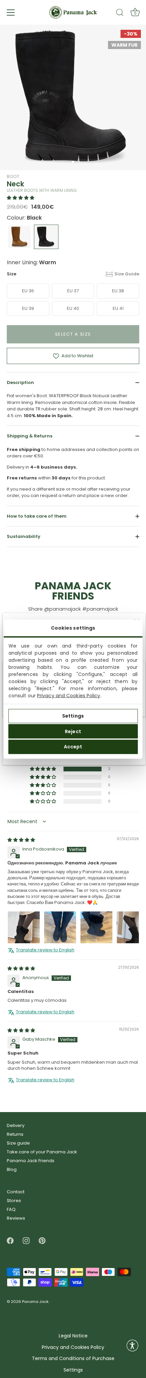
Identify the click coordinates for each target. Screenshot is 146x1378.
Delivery (15, 1125)
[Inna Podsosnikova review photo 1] (23, 927)
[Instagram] (26, 1240)
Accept (73, 746)
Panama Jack (35, 1301)
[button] (20, 198)
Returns (15, 1134)
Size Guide (126, 274)
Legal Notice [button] (73, 1336)
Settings (73, 716)
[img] (21, 840)
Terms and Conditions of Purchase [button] (73, 1358)
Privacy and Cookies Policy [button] (73, 1347)
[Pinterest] (42, 1240)
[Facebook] (10, 1240)
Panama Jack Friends (30, 1160)
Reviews (16, 1218)
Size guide (18, 1143)
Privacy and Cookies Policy (69, 695)
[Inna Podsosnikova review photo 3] (96, 927)
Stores (14, 1200)
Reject (73, 731)
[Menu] (10, 12)
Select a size (73, 334)
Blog (12, 1169)
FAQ (11, 1209)
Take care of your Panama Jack (42, 1152)
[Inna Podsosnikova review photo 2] (60, 927)
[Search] (119, 13)
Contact (15, 1192)
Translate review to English (45, 950)
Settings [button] (73, 1370)
